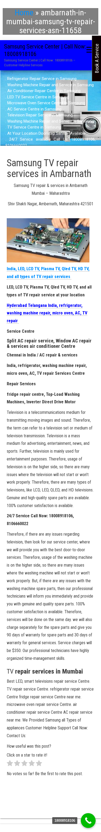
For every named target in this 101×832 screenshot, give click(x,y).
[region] (50, 112)
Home (24, 12)
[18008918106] (88, 820)
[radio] (10, 764)
